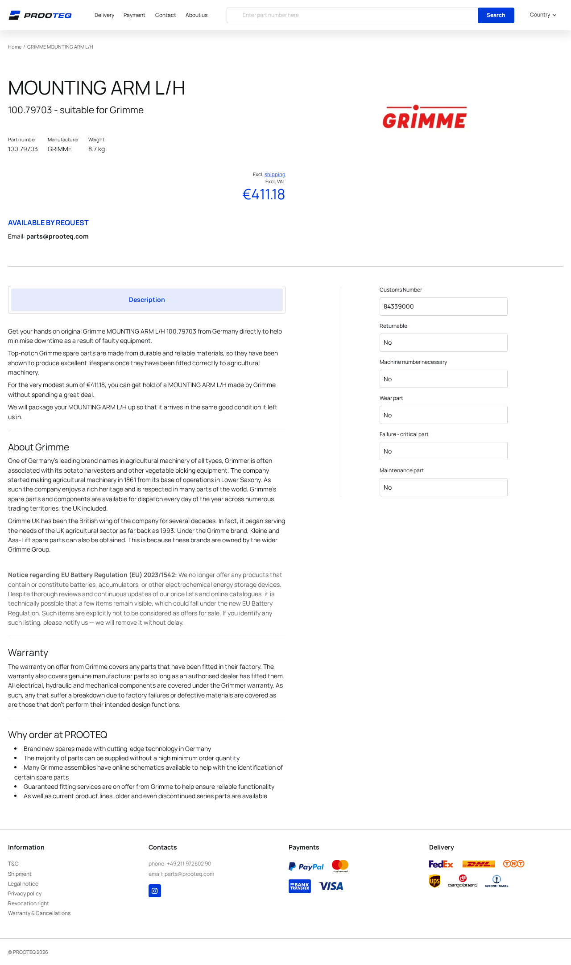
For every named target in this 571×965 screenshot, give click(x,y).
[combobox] (542, 15)
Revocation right (28, 903)
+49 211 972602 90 (189, 863)
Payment (134, 15)
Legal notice (23, 883)
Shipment (20, 874)
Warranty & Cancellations (39, 913)
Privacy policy (24, 893)
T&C (13, 863)
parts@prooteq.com (57, 236)
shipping (275, 174)
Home (14, 47)
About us (196, 15)
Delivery (104, 15)
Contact (165, 15)
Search (496, 15)
